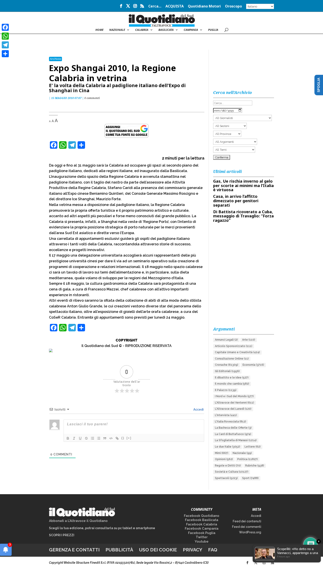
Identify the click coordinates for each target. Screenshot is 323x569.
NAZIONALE (117, 30)
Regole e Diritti (228, 465)
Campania (191, 30)
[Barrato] (86, 438)
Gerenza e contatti (74, 549)
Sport (250, 478)
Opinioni (224, 459)
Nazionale (242, 453)
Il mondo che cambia (232, 383)
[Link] (117, 438)
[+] (129, 438)
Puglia (213, 30)
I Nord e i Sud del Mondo (234, 396)
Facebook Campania (201, 528)
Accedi (198, 409)
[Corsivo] (74, 438)
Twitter (202, 537)
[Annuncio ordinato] (92, 438)
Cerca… (154, 6)
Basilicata (166, 30)
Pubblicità (119, 549)
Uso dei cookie (158, 549)
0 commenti (92, 98)
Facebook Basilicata (201, 520)
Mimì (221, 453)
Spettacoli (226, 478)
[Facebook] (5, 27)
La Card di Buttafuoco (233, 434)
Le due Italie (227, 446)
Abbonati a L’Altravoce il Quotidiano (78, 521)
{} (122, 438)
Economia (253, 364)
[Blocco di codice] (111, 438)
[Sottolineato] (80, 438)
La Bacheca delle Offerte (233, 427)
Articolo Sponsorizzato (233, 346)
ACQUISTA (174, 6)
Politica (247, 459)
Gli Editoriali (227, 371)
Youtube (202, 541)
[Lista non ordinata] (99, 438)
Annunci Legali (226, 339)
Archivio (55, 59)
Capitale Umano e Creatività (237, 352)
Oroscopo (233, 6)
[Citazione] (105, 438)
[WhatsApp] (5, 36)
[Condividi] (5, 53)
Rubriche (254, 465)
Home (99, 30)
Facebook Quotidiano (201, 516)
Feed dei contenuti (247, 521)
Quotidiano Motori (204, 6)
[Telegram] (5, 44)
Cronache (226, 364)
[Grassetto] (68, 438)
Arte (248, 339)
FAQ (212, 549)
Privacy (192, 549)
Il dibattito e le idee (232, 377)
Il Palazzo (225, 390)
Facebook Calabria (201, 524)
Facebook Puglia (201, 533)
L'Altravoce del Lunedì (233, 408)
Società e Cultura (231, 471)
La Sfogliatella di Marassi (236, 440)
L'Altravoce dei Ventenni (234, 402)
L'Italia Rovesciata (230, 421)
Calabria (141, 30)
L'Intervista (226, 415)
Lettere (253, 446)
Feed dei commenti (246, 527)
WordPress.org (250, 532)
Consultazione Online (232, 358)
